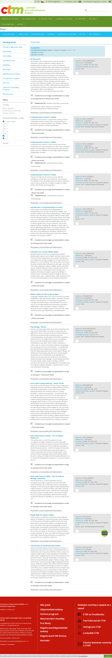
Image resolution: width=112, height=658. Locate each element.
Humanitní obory (9, 60)
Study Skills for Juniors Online (42, 515)
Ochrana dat (16, 638)
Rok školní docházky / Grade (13, 118)
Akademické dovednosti (12, 74)
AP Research (35, 59)
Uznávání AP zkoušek (64, 19)
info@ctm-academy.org (7, 609)
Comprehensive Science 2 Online (43, 142)
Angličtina (6, 65)
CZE (38, 2)
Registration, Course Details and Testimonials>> (46, 112)
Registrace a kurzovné (67, 34)
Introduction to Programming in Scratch (46, 207)
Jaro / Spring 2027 (9, 108)
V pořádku (108, 656)
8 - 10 (6, 124)
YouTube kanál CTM (94, 620)
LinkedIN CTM (91, 633)
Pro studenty (94, 34)
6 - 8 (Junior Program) (10, 121)
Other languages (54, 1)
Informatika (7, 56)
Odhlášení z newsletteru (7, 644)
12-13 (6, 138)
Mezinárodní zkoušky (52, 618)
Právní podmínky (5, 638)
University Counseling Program (11, 88)
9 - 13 (6, 131)
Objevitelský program (9, 19)
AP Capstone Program (11, 78)
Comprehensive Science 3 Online (43, 175)
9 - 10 (6, 136)
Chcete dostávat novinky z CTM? (97, 644)
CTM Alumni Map (7, 24)
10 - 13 (6, 133)
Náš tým (82, 34)
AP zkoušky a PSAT (45, 19)
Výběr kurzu (23, 34)
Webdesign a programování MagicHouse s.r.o (14, 641)
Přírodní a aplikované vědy (12, 47)
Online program (49, 614)
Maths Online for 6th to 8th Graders (45, 294)
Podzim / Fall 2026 (9, 113)
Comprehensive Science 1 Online (43, 117)
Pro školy (93, 19)
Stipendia (51, 34)
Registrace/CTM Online (53, 635)
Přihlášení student (96, 2)
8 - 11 (6, 126)
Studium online (9, 34)
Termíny (6, 105)
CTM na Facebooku (93, 614)
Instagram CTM (92, 626)
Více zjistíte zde (82, 656)
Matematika (7, 51)
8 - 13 (6, 129)
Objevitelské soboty (51, 609)
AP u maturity (80, 19)
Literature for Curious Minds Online (45, 252)
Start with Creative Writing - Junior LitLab (47, 383)
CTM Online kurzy (28, 19)
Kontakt (20, 24)
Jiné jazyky (6, 69)
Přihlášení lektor (71, 2)
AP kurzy (6, 83)
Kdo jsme (45, 604)
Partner (6, 143)
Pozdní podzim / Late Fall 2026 (13, 111)
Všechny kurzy (8, 94)
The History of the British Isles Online (45, 546)
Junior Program (38, 34)
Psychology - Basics (38, 327)
